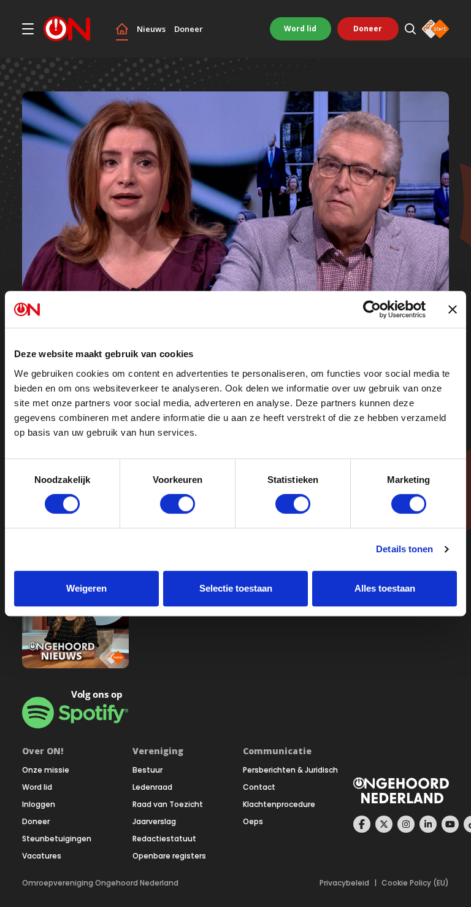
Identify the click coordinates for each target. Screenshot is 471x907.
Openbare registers (169, 856)
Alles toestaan (384, 588)
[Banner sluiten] (452, 309)
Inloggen (38, 804)
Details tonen (404, 549)
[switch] (177, 504)
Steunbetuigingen (56, 839)
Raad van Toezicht (167, 804)
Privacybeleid (344, 883)
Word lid (300, 28)
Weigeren (86, 588)
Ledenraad (152, 787)
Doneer (188, 29)
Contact (259, 787)
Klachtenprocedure (279, 804)
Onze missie (45, 770)
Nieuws (151, 29)
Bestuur (147, 770)
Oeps (253, 821)
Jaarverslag (154, 821)
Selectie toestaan (235, 588)
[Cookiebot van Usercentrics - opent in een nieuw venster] (372, 309)
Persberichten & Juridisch (290, 770)
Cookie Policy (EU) (415, 883)
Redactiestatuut (164, 839)
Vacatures (41, 856)
